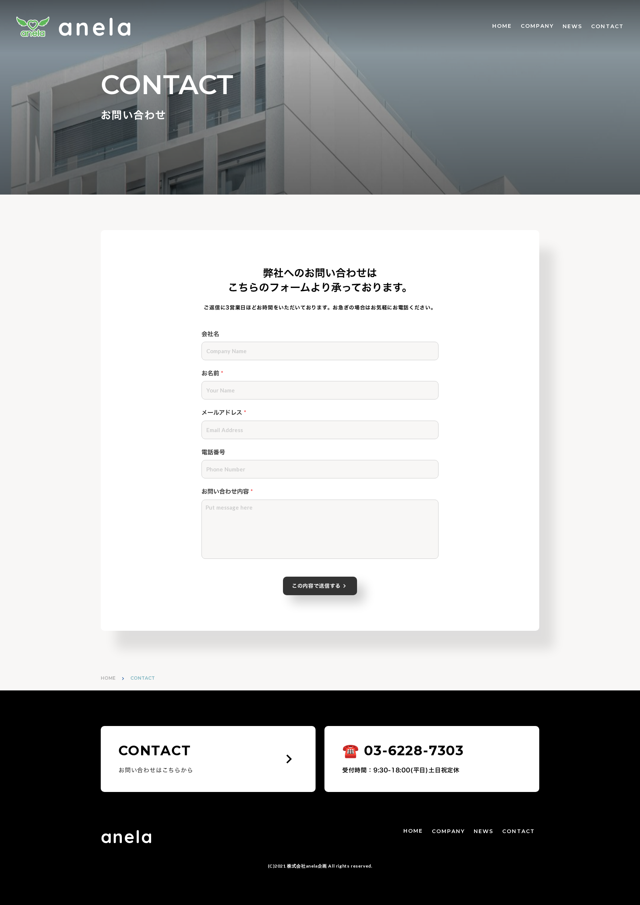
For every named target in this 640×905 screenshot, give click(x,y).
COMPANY (537, 26)
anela (127, 836)
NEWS (572, 26)
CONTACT (607, 26)
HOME (502, 26)
